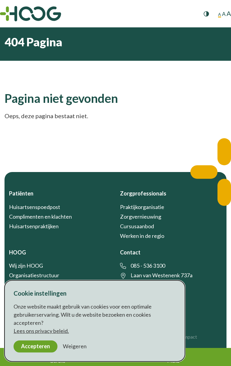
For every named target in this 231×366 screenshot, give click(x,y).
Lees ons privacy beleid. (41, 331)
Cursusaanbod (137, 226)
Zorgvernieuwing (140, 216)
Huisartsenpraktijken (34, 226)
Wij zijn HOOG (26, 265)
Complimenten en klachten (40, 216)
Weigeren (75, 346)
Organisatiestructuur (34, 275)
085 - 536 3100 (148, 265)
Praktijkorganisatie (142, 207)
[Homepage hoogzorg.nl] (30, 13)
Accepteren (35, 346)
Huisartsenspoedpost (34, 207)
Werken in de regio (142, 235)
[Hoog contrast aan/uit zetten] (206, 14)
